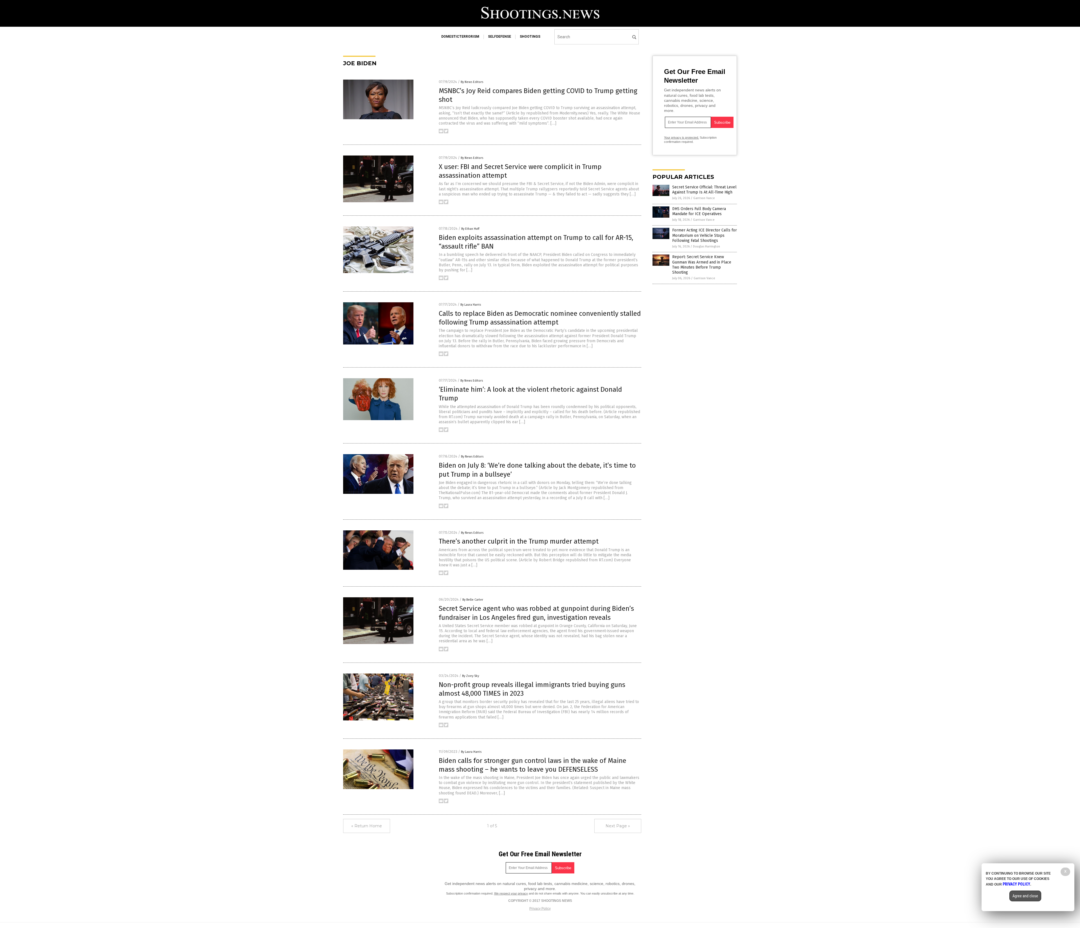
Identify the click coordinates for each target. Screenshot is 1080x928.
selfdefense (499, 37)
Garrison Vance (704, 198)
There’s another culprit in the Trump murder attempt (518, 541)
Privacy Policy (540, 909)
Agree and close (1025, 896)
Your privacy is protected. (681, 137)
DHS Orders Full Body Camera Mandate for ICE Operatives (699, 211)
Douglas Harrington (706, 246)
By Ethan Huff (470, 229)
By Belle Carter (472, 600)
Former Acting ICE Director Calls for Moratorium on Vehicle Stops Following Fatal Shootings (704, 235)
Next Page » (618, 825)
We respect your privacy (511, 893)
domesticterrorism (460, 37)
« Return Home (366, 825)
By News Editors (472, 82)
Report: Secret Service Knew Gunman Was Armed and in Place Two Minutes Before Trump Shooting (701, 264)
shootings (530, 37)
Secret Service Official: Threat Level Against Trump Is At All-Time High (704, 190)
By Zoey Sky (470, 676)
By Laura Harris (470, 305)
